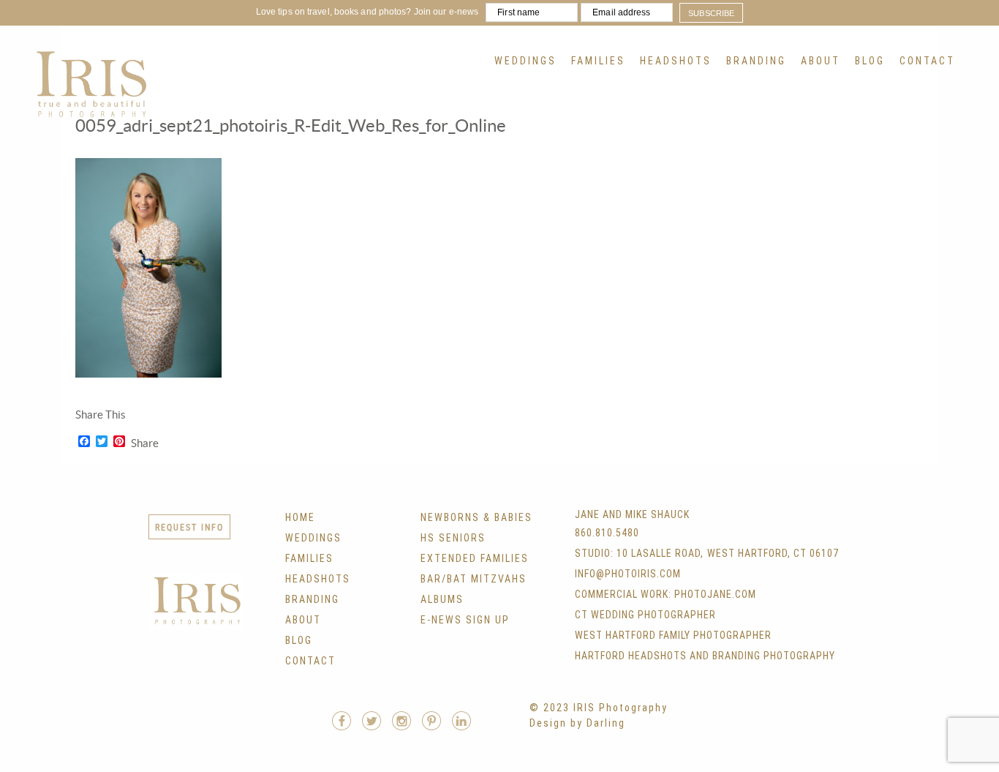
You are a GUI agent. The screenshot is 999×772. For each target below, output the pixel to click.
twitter (371, 720)
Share (145, 443)
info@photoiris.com (628, 574)
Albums (442, 599)
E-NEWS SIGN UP (465, 620)
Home (300, 517)
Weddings (525, 61)
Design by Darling (577, 723)
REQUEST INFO (189, 527)
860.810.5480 (607, 533)
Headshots (676, 61)
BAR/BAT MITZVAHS (474, 579)
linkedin (461, 720)
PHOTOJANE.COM (715, 594)
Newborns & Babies (476, 517)
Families (598, 61)
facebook (341, 720)
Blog (870, 61)
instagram (401, 720)
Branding (756, 61)
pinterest (431, 720)
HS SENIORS (453, 538)
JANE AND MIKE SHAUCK (632, 514)
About (820, 61)
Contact (927, 61)
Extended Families (475, 558)
